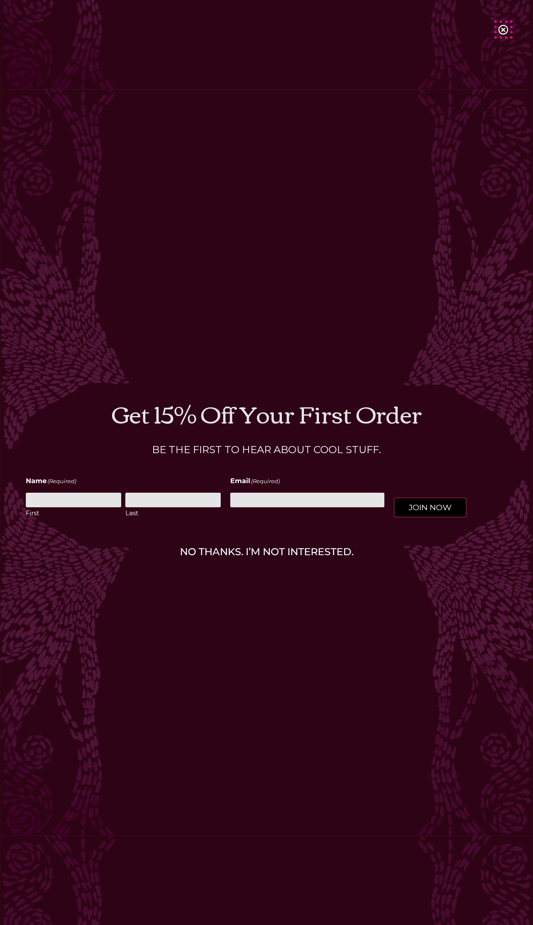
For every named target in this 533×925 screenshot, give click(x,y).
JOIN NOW (430, 507)
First (32, 513)
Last (131, 513)
